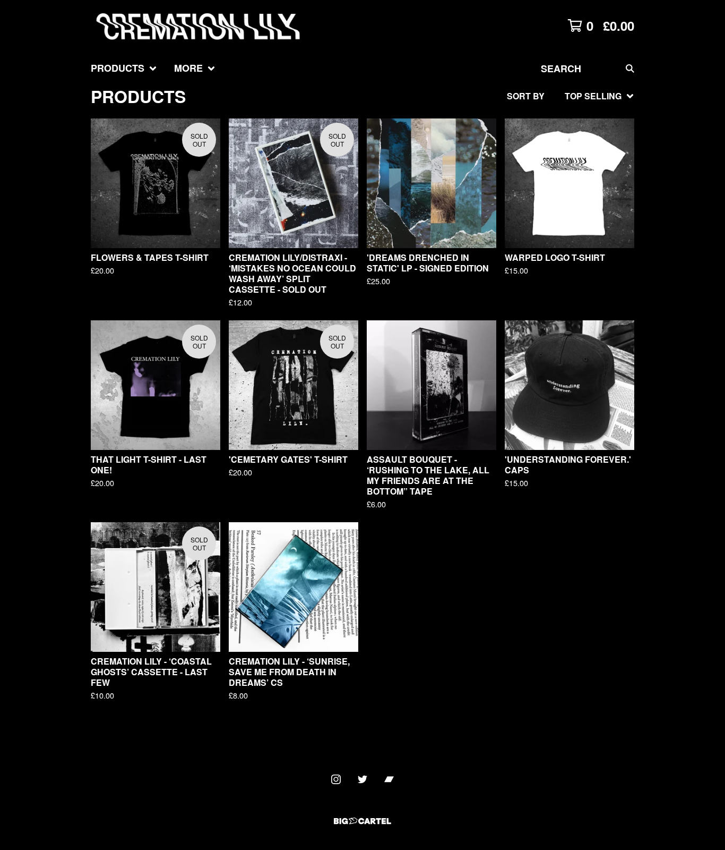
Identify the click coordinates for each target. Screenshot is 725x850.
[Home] (200, 25)
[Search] (630, 68)
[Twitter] (362, 779)
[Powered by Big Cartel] (362, 821)
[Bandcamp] (389, 779)
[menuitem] (124, 68)
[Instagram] (336, 779)
